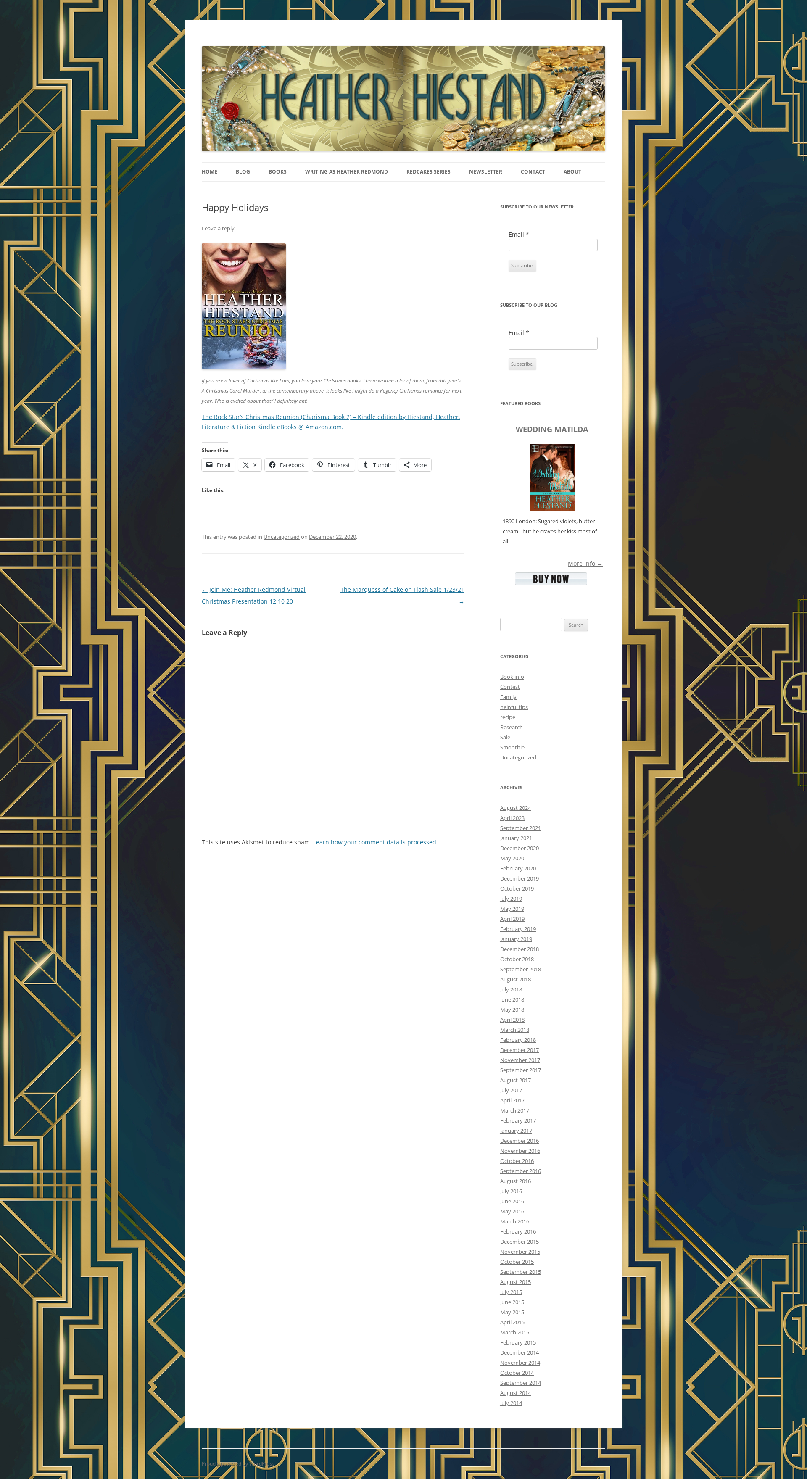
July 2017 (511, 1090)
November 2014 (520, 1362)
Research (511, 727)
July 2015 (511, 1292)
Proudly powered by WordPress (238, 1463)
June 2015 (512, 1302)
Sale (505, 737)
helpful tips (514, 707)
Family (508, 697)
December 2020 (519, 848)
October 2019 (517, 888)
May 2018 (512, 1009)
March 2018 (514, 1029)
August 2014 (515, 1393)
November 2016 (520, 1151)
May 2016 (512, 1211)
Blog (243, 171)
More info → (585, 563)
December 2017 (519, 1050)
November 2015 (520, 1251)
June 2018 (512, 999)
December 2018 (519, 949)
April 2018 (512, 1019)
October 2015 (517, 1261)
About (572, 171)
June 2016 (512, 1201)
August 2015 (515, 1282)
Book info (512, 676)
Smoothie (512, 747)
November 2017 (520, 1060)
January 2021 (516, 838)
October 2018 (517, 959)
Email (519, 234)
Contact (533, 171)
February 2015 (518, 1342)
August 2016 (515, 1181)
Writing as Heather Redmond (346, 171)
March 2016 (514, 1221)
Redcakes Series (428, 171)
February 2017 (518, 1120)
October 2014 (517, 1372)
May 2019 (512, 908)
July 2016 (511, 1191)
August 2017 (515, 1080)
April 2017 (512, 1100)
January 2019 (516, 939)
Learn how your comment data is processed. (375, 842)
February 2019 (518, 929)
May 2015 (512, 1312)
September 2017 (520, 1070)
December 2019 (519, 878)
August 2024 (515, 808)
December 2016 (519, 1140)
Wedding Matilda (552, 429)
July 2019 (511, 898)
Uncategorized (282, 536)
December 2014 (519, 1352)
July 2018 (511, 989)
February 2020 (518, 868)
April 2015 (512, 1322)
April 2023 (512, 818)
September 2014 (520, 1383)
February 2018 (518, 1040)
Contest (510, 687)
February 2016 (518, 1231)
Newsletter (485, 171)
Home (209, 171)
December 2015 (519, 1241)
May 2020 (512, 858)
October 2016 (517, 1161)
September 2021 (520, 828)
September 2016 (520, 1171)
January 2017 (516, 1130)
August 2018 (515, 979)
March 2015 (514, 1332)
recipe (507, 717)
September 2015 (520, 1272)
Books (278, 171)
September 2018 (520, 969)
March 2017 (514, 1110)
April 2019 (512, 919)
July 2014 (511, 1403)
